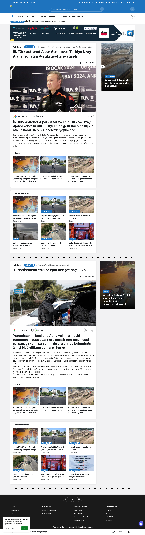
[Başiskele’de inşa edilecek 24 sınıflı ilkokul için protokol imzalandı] (117, 67)
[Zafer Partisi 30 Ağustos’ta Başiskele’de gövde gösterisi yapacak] (81, 236)
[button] (132, 9)
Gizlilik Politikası (10, 528)
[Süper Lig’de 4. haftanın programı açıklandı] (81, 467)
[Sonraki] (29, 21)
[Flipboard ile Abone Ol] (39, 116)
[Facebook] (65, 499)
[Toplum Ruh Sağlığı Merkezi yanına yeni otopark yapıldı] (53, 169)
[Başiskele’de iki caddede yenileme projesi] (53, 236)
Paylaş (132, 532)
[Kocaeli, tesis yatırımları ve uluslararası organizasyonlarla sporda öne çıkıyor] (81, 169)
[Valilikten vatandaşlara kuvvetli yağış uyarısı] (25, 236)
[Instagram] (79, 499)
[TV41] (17, 9)
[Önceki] (26, 21)
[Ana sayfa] (12, 16)
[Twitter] (72, 499)
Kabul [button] (24, 528)
